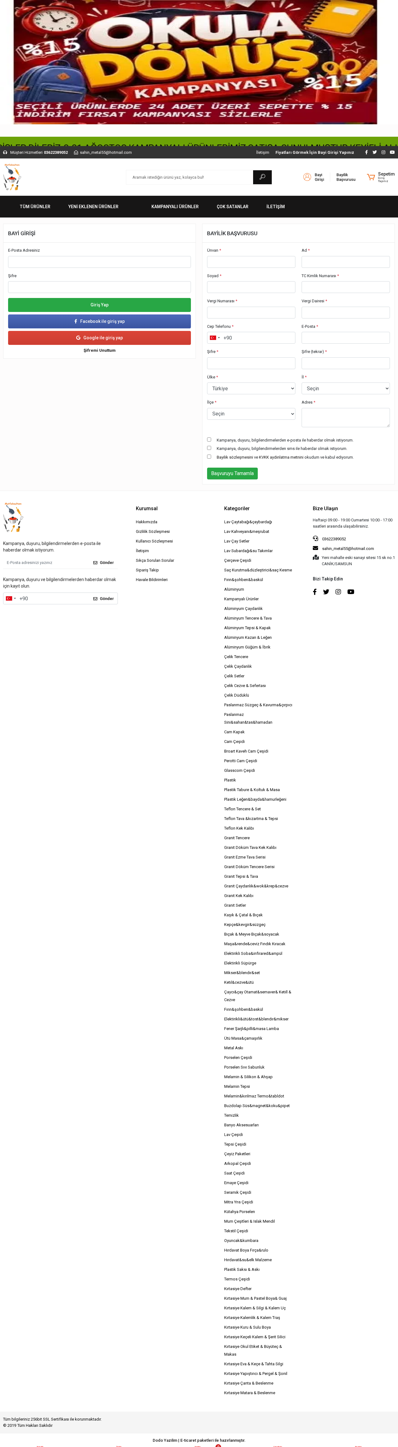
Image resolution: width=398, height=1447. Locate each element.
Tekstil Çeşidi (236, 1231)
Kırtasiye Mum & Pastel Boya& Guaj (255, 1298)
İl (304, 377)
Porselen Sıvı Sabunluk (244, 1067)
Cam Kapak (234, 732)
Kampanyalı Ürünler (241, 599)
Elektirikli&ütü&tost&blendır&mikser (256, 1019)
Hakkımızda (146, 522)
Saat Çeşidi (234, 1173)
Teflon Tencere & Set (242, 809)
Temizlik (231, 1115)
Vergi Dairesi (314, 301)
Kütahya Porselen (239, 1211)
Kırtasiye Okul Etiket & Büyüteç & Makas (253, 1350)
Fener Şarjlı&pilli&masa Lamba (251, 1028)
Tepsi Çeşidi (235, 1144)
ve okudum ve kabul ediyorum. (285, 457)
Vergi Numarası (222, 301)
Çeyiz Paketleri (237, 1154)
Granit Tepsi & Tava (241, 876)
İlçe (211, 402)
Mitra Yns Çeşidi (238, 1202)
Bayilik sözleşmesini (235, 457)
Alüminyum (234, 589)
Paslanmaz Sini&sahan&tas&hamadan (248, 718)
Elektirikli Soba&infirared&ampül (253, 953)
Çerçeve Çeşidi (237, 560)
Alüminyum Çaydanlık (243, 608)
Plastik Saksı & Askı (242, 1269)
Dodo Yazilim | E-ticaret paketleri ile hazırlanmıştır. (199, 1440)
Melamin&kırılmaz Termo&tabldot (254, 1096)
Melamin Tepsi (237, 1086)
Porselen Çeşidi (238, 1057)
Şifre (12, 275)
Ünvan (214, 250)
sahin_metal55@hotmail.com (348, 548)
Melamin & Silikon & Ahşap (248, 1076)
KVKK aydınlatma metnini (281, 457)
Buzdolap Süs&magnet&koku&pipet (257, 1105)
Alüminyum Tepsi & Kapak (247, 627)
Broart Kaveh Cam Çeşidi (246, 751)
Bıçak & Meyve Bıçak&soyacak (251, 934)
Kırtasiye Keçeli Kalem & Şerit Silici (254, 1337)
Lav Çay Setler (236, 541)
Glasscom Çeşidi (239, 770)
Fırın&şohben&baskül (243, 579)
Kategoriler (237, 508)
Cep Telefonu (220, 326)
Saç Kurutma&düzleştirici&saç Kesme (258, 570)
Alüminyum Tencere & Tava (248, 618)
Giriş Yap (99, 304)
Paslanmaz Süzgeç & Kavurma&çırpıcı (258, 705)
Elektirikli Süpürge (240, 963)
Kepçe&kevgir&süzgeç (245, 924)
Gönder (107, 562)
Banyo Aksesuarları (241, 1125)
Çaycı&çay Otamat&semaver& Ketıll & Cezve (257, 996)
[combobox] (214, 337)
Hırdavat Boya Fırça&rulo (246, 1250)
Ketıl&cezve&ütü (239, 982)
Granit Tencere (237, 838)
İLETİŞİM (275, 206)
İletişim (262, 152)
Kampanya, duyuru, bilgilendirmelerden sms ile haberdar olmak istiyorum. (282, 448)
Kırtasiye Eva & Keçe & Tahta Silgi (253, 1364)
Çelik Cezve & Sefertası (245, 685)
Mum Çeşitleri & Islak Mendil (249, 1221)
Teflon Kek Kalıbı (239, 828)
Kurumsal (147, 508)
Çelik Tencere (236, 656)
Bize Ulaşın (325, 508)
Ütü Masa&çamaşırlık (243, 1038)
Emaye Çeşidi (236, 1182)
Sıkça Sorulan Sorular (155, 560)
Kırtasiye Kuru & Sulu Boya (247, 1327)
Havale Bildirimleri (152, 579)
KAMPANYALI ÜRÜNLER (175, 206)
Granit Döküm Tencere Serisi (249, 866)
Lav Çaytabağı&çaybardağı (248, 522)
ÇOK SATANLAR (232, 206)
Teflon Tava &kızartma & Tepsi (251, 818)
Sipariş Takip (147, 570)
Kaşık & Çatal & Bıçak (243, 915)
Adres (308, 402)
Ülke (212, 377)
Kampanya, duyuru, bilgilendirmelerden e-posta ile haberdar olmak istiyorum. (285, 440)
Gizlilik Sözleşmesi (153, 531)
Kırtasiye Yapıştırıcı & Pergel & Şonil (255, 1373)
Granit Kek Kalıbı (238, 895)
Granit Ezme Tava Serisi (245, 857)
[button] (381, 177)
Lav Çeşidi (233, 1134)
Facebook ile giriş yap (102, 321)
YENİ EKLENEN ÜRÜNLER (93, 206)
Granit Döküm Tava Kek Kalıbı (250, 847)
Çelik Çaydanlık (238, 666)
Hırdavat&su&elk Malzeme (248, 1259)
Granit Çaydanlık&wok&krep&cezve (256, 886)
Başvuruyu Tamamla (232, 473)
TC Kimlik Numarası (320, 275)
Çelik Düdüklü (236, 695)
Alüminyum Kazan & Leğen (248, 637)
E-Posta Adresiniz (24, 250)
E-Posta (310, 326)
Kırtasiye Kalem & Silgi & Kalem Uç (255, 1308)
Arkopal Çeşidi (237, 1163)
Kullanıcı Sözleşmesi (154, 541)
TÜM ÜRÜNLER (35, 206)
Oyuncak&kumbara (241, 1240)
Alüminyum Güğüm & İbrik (247, 647)
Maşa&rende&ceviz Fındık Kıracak (254, 943)
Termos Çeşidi (237, 1279)
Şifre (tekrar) (314, 351)
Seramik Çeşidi (237, 1192)
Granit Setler (235, 905)
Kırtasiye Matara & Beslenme (249, 1392)
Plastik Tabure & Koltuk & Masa (252, 789)
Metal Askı (233, 1048)
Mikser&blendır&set (242, 972)
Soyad (214, 275)
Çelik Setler (234, 676)
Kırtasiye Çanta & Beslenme (248, 1383)
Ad (306, 250)
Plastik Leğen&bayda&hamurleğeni (255, 799)
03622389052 (333, 539)
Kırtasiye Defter (238, 1288)
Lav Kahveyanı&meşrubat (246, 531)
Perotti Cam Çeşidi (240, 760)
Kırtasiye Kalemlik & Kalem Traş (252, 1317)
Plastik (230, 780)
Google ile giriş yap (103, 337)
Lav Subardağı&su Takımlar (248, 550)
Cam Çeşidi (234, 741)
